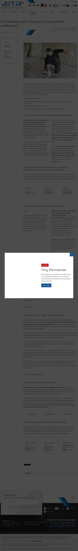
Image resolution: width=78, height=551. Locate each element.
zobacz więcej (46, 285)
